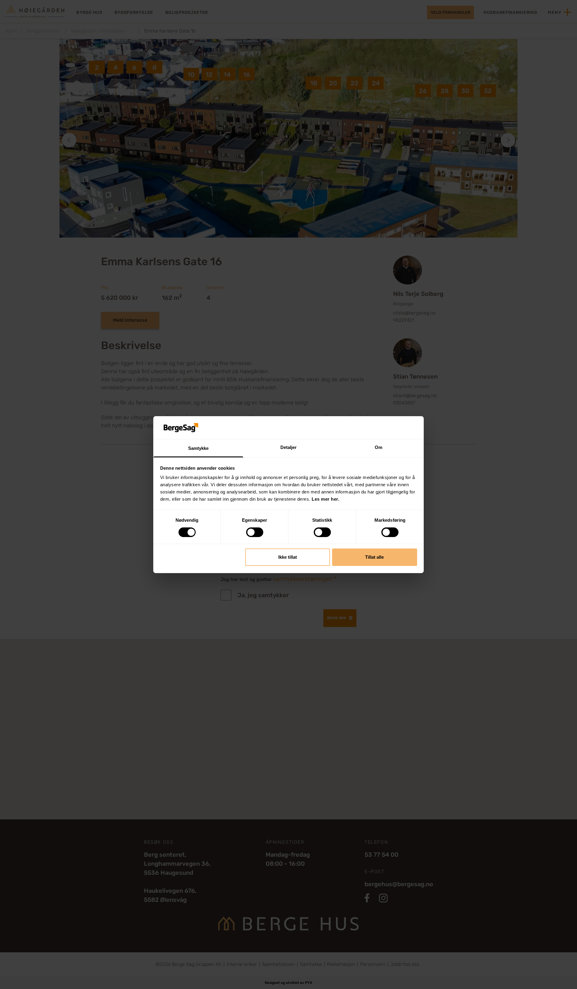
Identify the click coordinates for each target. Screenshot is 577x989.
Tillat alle (374, 557)
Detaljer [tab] (288, 447)
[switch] (254, 532)
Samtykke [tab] (198, 448)
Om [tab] (378, 447)
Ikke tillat (287, 557)
